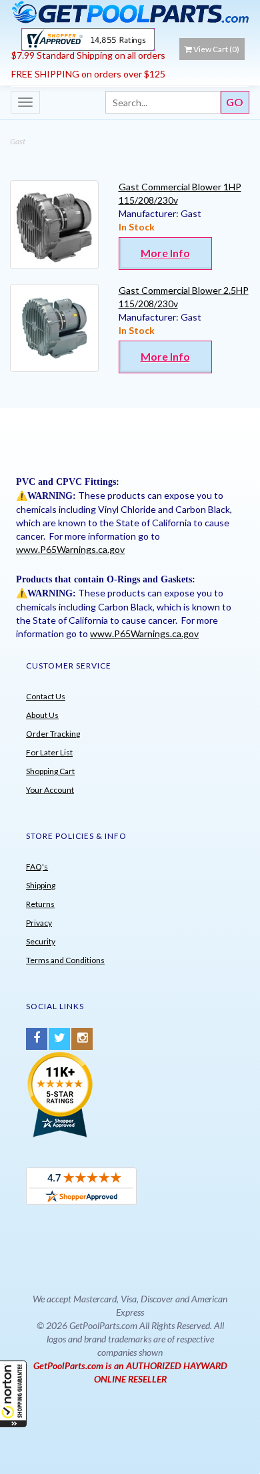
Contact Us (45, 696)
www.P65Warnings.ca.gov (70, 549)
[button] (13, 1393)
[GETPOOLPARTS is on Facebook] (36, 1039)
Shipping (40, 885)
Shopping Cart (50, 771)
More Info (165, 252)
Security (40, 941)
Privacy (39, 923)
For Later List (49, 752)
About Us (42, 715)
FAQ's (37, 867)
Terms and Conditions (65, 960)
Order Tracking (53, 734)
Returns (40, 904)
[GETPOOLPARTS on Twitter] (59, 1039)
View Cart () (216, 49)
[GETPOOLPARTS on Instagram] (82, 1039)
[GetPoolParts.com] (130, 11)
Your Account (50, 790)
